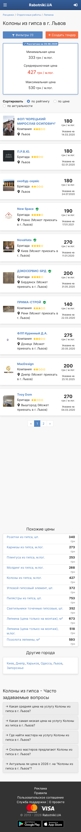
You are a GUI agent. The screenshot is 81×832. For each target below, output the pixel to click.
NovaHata (24, 240)
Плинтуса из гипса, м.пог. (26, 557)
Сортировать (13, 101)
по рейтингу (40, 101)
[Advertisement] (40, 476)
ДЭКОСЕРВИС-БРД (31, 271)
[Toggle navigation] (5, 5)
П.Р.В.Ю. (23, 151)
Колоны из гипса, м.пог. (24, 578)
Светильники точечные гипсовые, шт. (35, 608)
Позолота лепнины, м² (23, 639)
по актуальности (20, 106)
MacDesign (25, 364)
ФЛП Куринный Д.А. (32, 333)
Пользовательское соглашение (40, 797)
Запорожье (15, 668)
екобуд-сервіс (28, 181)
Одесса (46, 663)
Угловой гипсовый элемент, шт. (30, 588)
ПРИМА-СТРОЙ (29, 302)
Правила (40, 793)
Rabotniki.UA (40, 5)
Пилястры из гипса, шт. (24, 598)
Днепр (20, 663)
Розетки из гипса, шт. (23, 537)
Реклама (40, 788)
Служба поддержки (31, 802)
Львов (57, 663)
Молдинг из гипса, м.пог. (25, 567)
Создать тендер (64, 35)
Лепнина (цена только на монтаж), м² (35, 618)
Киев (10, 663)
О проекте (56, 802)
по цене (64, 101)
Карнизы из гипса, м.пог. (25, 547)
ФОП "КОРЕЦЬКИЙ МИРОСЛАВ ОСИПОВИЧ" (36, 121)
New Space (25, 209)
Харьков (33, 663)
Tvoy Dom (24, 394)
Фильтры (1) (25, 35)
